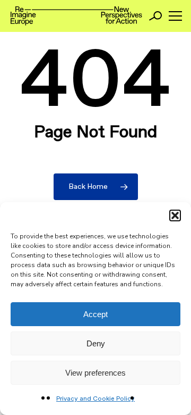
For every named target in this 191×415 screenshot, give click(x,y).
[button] (175, 215)
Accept (95, 314)
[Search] (155, 16)
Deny (95, 343)
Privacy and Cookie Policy (95, 399)
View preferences (95, 372)
